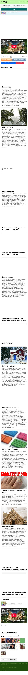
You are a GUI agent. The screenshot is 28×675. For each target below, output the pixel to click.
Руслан (8, 603)
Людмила (3, 643)
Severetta (22, 643)
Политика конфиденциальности (8, 667)
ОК (14, 9)
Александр (12, 649)
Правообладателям (13, 663)
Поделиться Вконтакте (19, 59)
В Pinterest (20, 62)
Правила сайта (4, 663)
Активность (10, 1)
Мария (7, 649)
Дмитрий (2, 656)
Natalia (7, 643)
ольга (16, 643)
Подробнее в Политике (14, 6)
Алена (16, 649)
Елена (21, 649)
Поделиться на (8, 62)
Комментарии (18, 1)
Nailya (2, 649)
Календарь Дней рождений (8, 659)
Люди (24, 1)
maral (11, 643)
